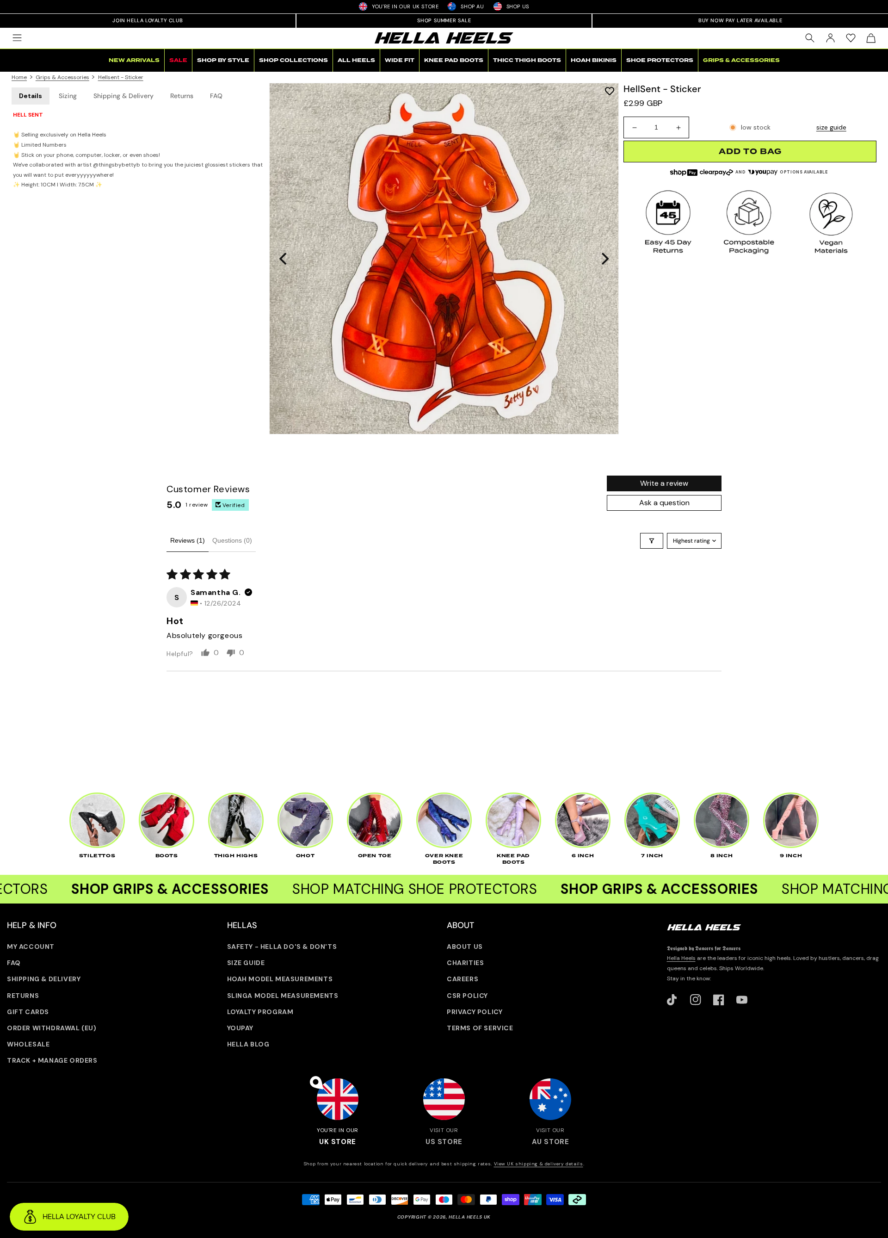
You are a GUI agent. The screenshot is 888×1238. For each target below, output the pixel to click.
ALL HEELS (356, 60)
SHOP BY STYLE (223, 60)
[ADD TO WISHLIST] (609, 91)
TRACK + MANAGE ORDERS (52, 1060)
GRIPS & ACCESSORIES (741, 60)
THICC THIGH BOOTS (527, 60)
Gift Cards (28, 1012)
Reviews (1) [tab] (187, 540)
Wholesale (28, 1044)
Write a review (664, 483)
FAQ (216, 96)
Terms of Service (480, 1028)
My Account (31, 946)
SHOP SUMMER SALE (444, 20)
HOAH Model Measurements (280, 979)
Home (19, 77)
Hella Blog (248, 1044)
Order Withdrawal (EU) (52, 1028)
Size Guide (246, 963)
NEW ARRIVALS (134, 60)
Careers (462, 979)
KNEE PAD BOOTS (453, 60)
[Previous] (284, 258)
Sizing (68, 96)
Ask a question (664, 503)
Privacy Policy (474, 1012)
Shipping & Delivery (123, 96)
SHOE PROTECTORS (659, 60)
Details (30, 96)
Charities (465, 963)
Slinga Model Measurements (283, 995)
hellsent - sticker (120, 77)
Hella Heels (681, 958)
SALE (178, 60)
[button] (17, 38)
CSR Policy (467, 995)
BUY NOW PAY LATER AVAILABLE (740, 20)
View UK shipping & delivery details (538, 1164)
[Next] (604, 258)
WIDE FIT (399, 60)
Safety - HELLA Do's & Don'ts (282, 946)
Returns (181, 96)
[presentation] (444, 258)
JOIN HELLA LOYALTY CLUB (147, 20)
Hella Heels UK (470, 1217)
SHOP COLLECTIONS (293, 60)
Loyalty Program (260, 1012)
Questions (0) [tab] (232, 540)
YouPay (240, 1028)
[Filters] (651, 541)
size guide (831, 128)
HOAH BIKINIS (594, 60)
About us (465, 946)
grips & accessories (62, 77)
